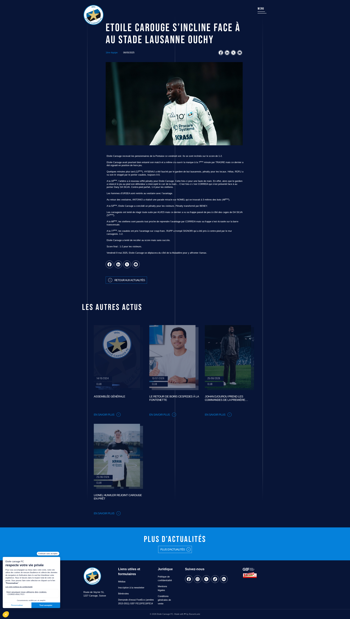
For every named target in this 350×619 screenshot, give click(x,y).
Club (99, 384)
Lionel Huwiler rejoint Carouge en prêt (118, 497)
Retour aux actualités (129, 280)
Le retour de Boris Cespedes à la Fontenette (174, 398)
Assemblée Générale (109, 396)
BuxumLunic (194, 614)
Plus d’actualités (172, 549)
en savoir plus (104, 414)
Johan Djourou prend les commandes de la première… (226, 398)
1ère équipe (112, 52)
